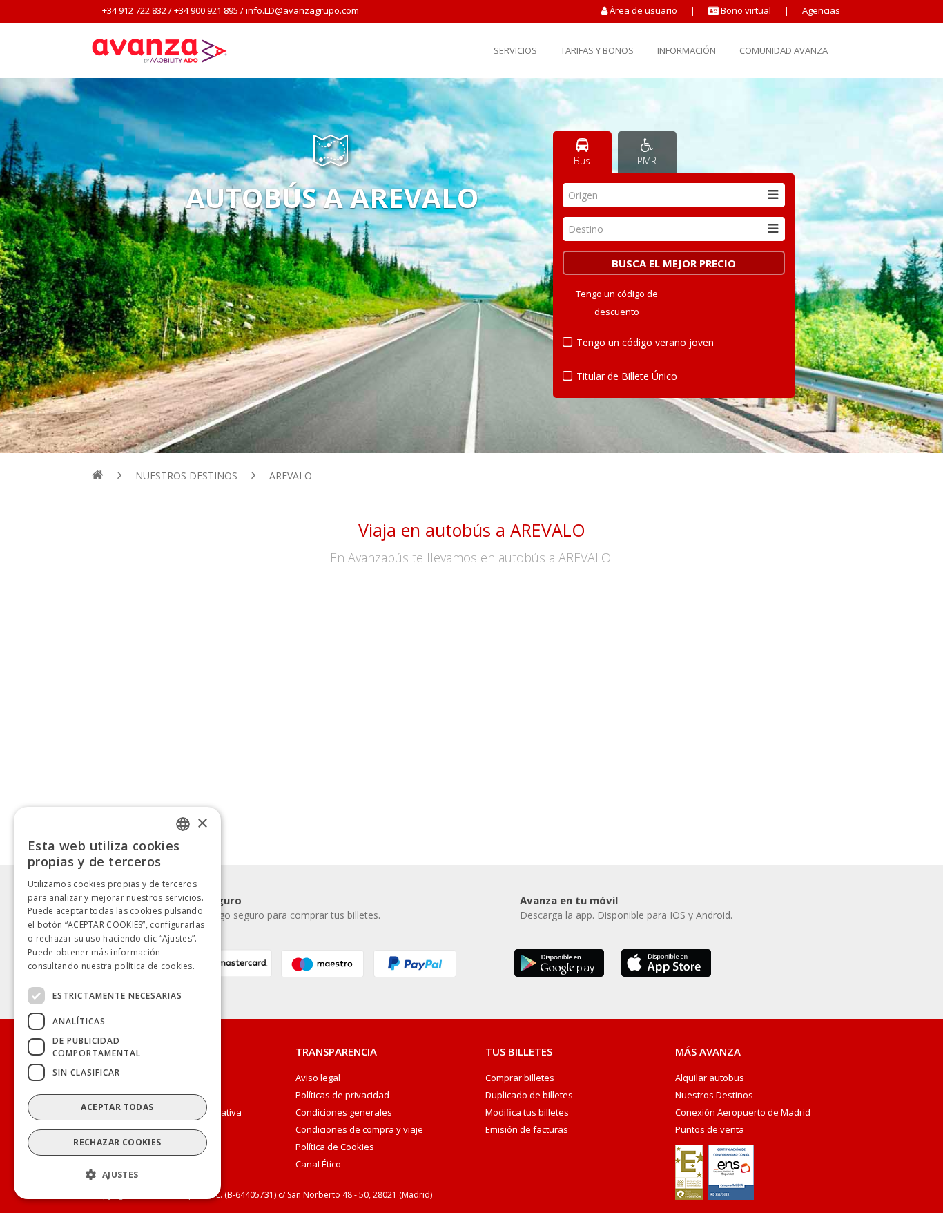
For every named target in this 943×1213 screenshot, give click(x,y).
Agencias (821, 10)
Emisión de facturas (526, 1130)
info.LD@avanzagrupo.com (302, 10)
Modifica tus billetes (527, 1112)
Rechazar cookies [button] (117, 1142)
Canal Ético (318, 1164)
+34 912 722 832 (134, 10)
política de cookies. (155, 965)
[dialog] (117, 1003)
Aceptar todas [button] (117, 1107)
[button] (117, 1175)
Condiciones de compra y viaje (359, 1130)
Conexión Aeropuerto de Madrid (742, 1112)
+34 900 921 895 (206, 10)
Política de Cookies (334, 1147)
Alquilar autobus (709, 1078)
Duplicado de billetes (529, 1095)
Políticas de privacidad (342, 1095)
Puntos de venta (709, 1130)
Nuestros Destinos (714, 1095)
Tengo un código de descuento (617, 302)
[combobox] (674, 195)
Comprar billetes (519, 1078)
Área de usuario (643, 10)
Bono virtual (745, 10)
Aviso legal (317, 1078)
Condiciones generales (343, 1112)
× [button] (202, 823)
